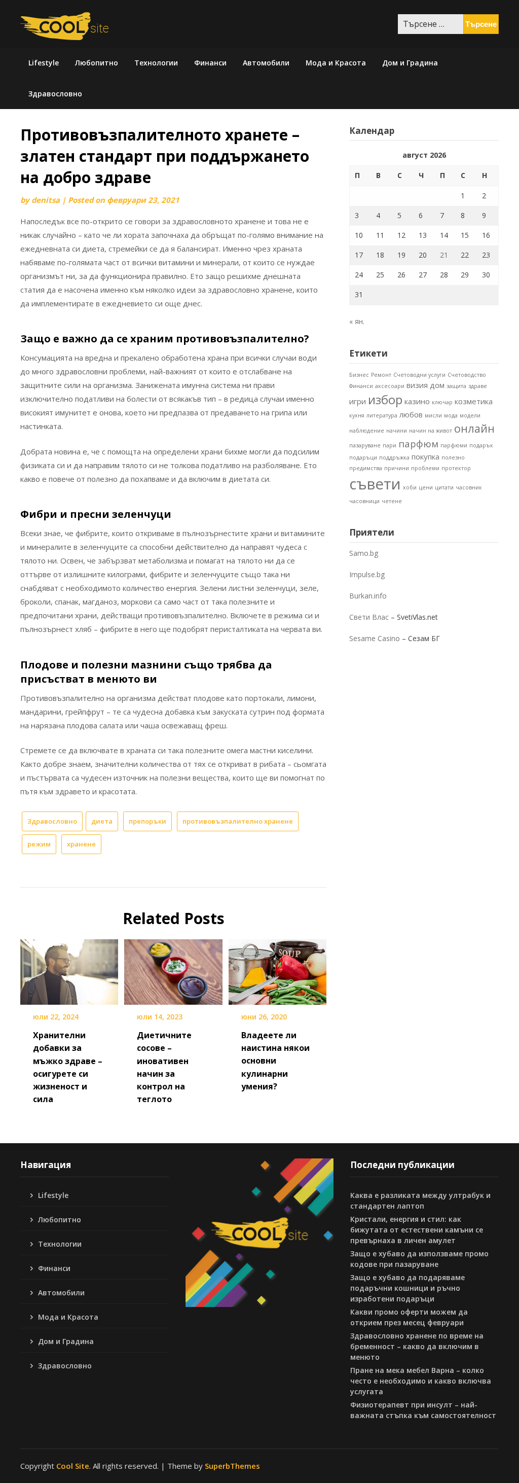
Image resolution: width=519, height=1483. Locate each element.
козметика (474, 401)
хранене (81, 844)
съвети (375, 484)
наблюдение (366, 430)
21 (444, 255)
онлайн (474, 428)
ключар (442, 402)
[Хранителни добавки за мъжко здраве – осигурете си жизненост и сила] (69, 969)
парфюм (418, 443)
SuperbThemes (232, 1466)
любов (411, 414)
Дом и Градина (410, 62)
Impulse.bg (367, 574)
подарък (481, 445)
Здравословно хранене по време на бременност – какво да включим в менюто (417, 1346)
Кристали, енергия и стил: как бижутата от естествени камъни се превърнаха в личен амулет (416, 1229)
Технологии (156, 62)
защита (456, 386)
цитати (444, 487)
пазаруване (365, 445)
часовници (364, 501)
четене (392, 501)
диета (102, 821)
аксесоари (389, 386)
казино (417, 401)
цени (426, 487)
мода (451, 415)
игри (357, 401)
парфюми (453, 445)
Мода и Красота (336, 62)
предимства (365, 468)
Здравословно (55, 93)
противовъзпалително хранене (237, 821)
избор (385, 399)
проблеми (425, 468)
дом (437, 385)
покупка (425, 456)
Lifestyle (43, 62)
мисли (433, 415)
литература (381, 415)
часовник (469, 487)
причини (396, 468)
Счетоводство (467, 374)
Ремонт (381, 374)
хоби (410, 487)
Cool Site (72, 1466)
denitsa (45, 200)
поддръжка (394, 457)
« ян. (356, 321)
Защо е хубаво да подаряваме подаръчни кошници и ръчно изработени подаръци (407, 1288)
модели (470, 415)
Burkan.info (368, 596)
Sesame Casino (374, 638)
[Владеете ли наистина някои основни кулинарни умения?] (277, 969)
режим (39, 844)
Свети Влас (369, 617)
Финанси (210, 62)
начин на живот (430, 430)
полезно (453, 457)
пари (389, 445)
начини (396, 430)
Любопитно (96, 62)
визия (417, 385)
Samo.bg (363, 553)
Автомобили (266, 62)
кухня (356, 415)
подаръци (363, 457)
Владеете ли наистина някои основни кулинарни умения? (275, 1061)
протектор (456, 468)
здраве (477, 386)
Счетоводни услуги (419, 374)
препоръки (147, 821)
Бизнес (359, 374)
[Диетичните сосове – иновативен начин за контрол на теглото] (173, 969)
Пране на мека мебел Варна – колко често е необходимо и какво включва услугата (420, 1380)
